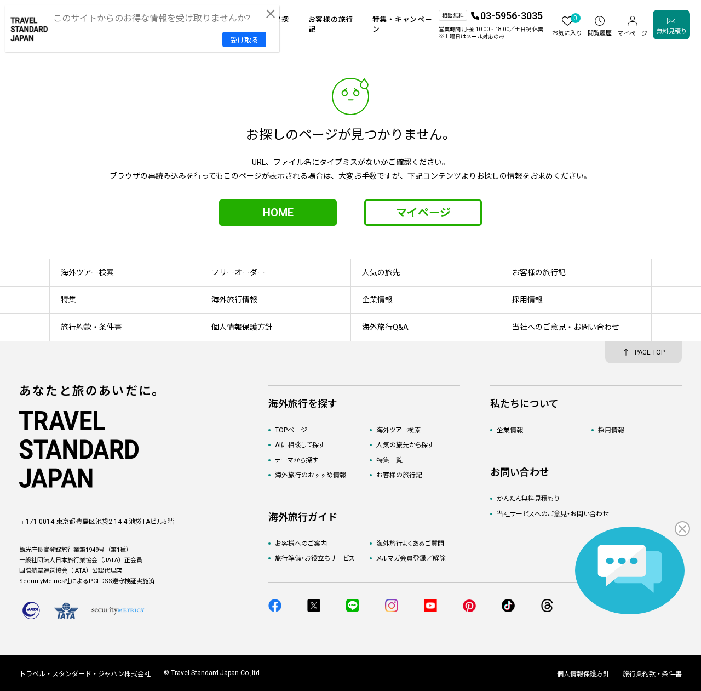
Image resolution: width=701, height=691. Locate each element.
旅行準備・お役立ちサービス (315, 558)
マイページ (423, 212)
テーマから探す (296, 460)
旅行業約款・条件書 (652, 674)
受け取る (244, 40)
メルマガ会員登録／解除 (411, 558)
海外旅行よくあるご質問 (410, 543)
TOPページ (291, 430)
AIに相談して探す (300, 445)
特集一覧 (389, 460)
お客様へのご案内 (301, 543)
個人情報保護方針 (583, 674)
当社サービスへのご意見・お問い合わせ (553, 514)
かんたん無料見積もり (528, 498)
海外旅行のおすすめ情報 (310, 475)
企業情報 (510, 430)
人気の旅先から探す (405, 445)
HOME (278, 212)
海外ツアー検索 (398, 430)
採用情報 (611, 430)
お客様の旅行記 (399, 475)
